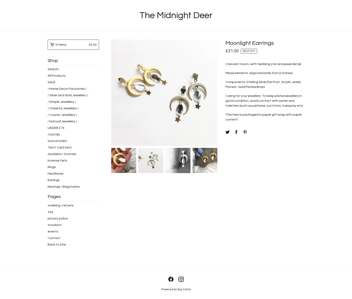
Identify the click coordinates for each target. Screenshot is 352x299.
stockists (55, 225)
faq (50, 212)
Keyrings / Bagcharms (64, 186)
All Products (57, 75)
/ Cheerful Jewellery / (63, 108)
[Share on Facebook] (236, 132)
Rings (52, 167)
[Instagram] (181, 279)
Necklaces (56, 173)
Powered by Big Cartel (176, 289)
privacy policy (58, 218)
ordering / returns (61, 205)
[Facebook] (171, 279)
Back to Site (57, 244)
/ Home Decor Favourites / (67, 88)
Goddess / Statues (62, 154)
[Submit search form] (96, 69)
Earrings (54, 180)
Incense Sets (57, 160)
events (53, 231)
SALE (51, 82)
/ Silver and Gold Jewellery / (68, 95)
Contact (54, 238)
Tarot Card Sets (60, 147)
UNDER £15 (56, 128)
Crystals (54, 134)
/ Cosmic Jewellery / (62, 114)
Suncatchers (57, 141)
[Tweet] (228, 132)
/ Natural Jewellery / (62, 121)
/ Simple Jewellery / (62, 101)
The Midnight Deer (176, 15)
